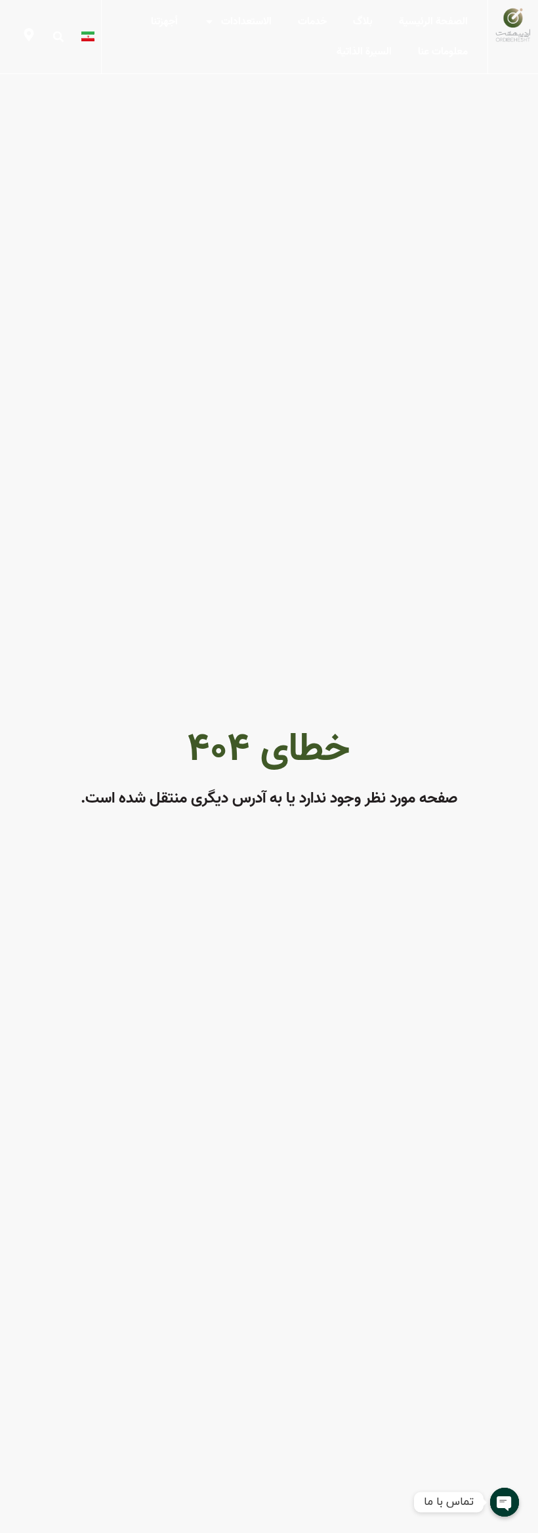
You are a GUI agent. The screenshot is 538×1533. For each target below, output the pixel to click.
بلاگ (363, 21)
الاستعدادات (246, 21)
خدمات (312, 21)
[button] (58, 37)
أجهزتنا (164, 21)
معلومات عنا (443, 51)
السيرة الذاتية (364, 51)
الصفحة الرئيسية (433, 21)
